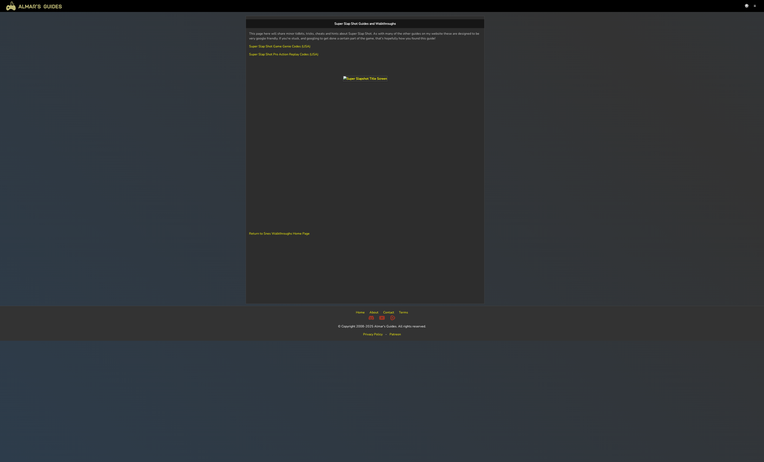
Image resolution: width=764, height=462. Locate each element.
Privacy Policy (373, 334)
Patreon (395, 334)
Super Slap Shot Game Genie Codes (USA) (279, 46)
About (373, 312)
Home (360, 312)
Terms (403, 312)
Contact (388, 312)
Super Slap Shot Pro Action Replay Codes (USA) (283, 54)
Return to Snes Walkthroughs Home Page (279, 233)
